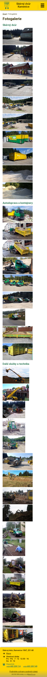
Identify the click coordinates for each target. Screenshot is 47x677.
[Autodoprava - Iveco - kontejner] (18, 273)
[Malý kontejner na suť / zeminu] (18, 342)
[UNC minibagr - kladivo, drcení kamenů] (14, 452)
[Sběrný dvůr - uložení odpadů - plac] (18, 113)
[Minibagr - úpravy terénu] (14, 607)
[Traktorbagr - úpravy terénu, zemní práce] (18, 486)
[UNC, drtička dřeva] (14, 418)
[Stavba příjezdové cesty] (14, 555)
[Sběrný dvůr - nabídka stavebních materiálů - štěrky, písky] (18, 181)
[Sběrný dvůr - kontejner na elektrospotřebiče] (18, 147)
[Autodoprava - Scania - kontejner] (18, 239)
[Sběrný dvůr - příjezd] (18, 61)
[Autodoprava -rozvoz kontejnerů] (14, 325)
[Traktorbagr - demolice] (18, 504)
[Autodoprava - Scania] (18, 222)
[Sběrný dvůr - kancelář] (18, 78)
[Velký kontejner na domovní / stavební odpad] (18, 359)
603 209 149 (30, 666)
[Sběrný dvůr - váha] (18, 96)
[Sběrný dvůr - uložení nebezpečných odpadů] (18, 164)
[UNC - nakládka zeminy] (14, 590)
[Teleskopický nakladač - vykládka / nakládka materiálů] (16, 400)
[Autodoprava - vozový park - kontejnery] (18, 291)
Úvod (5, 14)
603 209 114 (13, 666)
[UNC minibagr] (14, 435)
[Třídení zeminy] (14, 625)
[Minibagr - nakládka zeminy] (14, 538)
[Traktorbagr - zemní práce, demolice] (18, 469)
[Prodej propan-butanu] (18, 642)
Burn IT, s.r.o (31, 674)
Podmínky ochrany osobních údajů (24, 671)
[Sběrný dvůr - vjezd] (18, 44)
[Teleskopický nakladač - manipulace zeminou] (16, 383)
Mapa (8, 653)
